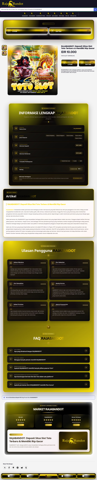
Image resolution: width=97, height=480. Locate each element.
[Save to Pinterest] (17, 467)
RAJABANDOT (10, 209)
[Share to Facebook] (9, 467)
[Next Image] (56, 70)
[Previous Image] (9, 70)
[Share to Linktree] (13, 467)
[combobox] (47, 9)
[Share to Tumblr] (26, 467)
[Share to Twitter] (5, 467)
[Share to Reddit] (22, 467)
